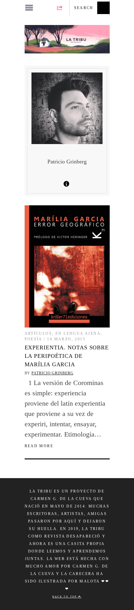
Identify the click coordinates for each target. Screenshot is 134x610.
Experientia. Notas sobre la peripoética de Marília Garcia (67, 356)
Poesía (33, 339)
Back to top (65, 596)
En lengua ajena (78, 333)
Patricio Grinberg (52, 373)
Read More (39, 446)
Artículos (38, 333)
